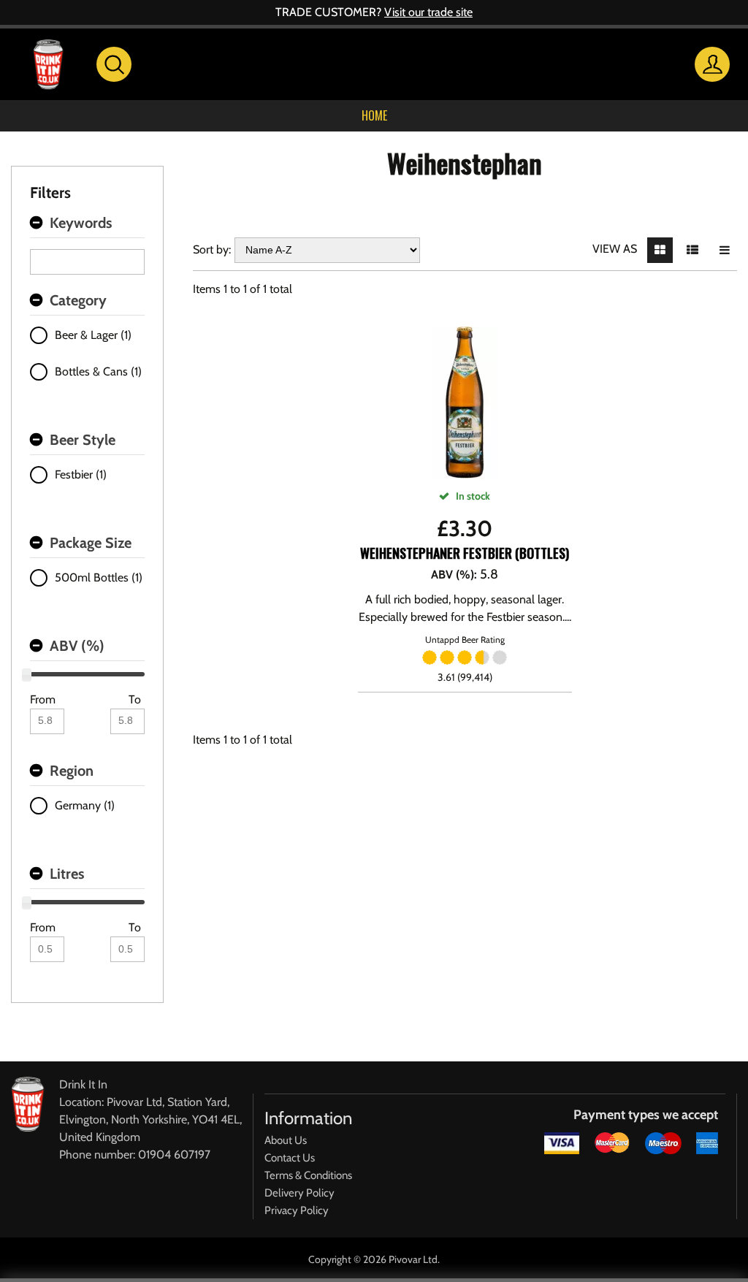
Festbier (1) (81, 474)
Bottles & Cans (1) (98, 371)
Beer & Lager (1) (93, 335)
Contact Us (289, 1157)
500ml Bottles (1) (98, 577)
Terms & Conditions (308, 1175)
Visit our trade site (428, 12)
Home (374, 115)
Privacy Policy (296, 1210)
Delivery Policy (299, 1192)
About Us (285, 1140)
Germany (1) (85, 805)
